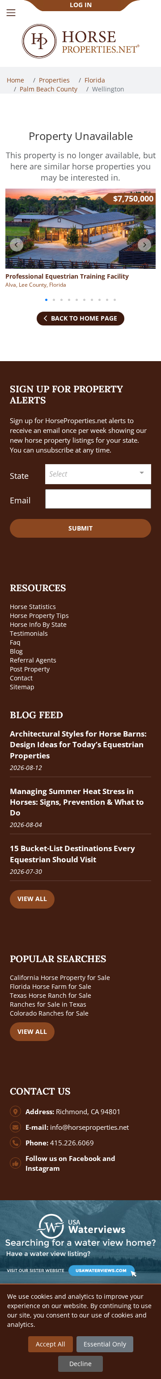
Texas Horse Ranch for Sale (50, 995)
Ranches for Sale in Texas (48, 1004)
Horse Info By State (38, 624)
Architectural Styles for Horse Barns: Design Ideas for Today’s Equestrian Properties (78, 744)
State (19, 475)
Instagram (42, 1168)
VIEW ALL (32, 898)
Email (20, 500)
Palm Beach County (49, 89)
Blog (16, 651)
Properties (55, 80)
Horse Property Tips (39, 615)
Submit (80, 528)
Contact (21, 678)
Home (16, 80)
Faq (15, 642)
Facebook (85, 1158)
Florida (96, 80)
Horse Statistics (33, 606)
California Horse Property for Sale (60, 977)
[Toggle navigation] (11, 13)
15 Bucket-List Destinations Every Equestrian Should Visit (72, 853)
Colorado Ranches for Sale (49, 1013)
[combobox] (98, 474)
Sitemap (22, 687)
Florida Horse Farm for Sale (50, 986)
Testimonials (29, 633)
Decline (80, 1363)
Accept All (50, 1344)
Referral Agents (33, 660)
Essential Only (105, 1344)
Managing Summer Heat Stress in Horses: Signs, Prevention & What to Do (77, 802)
